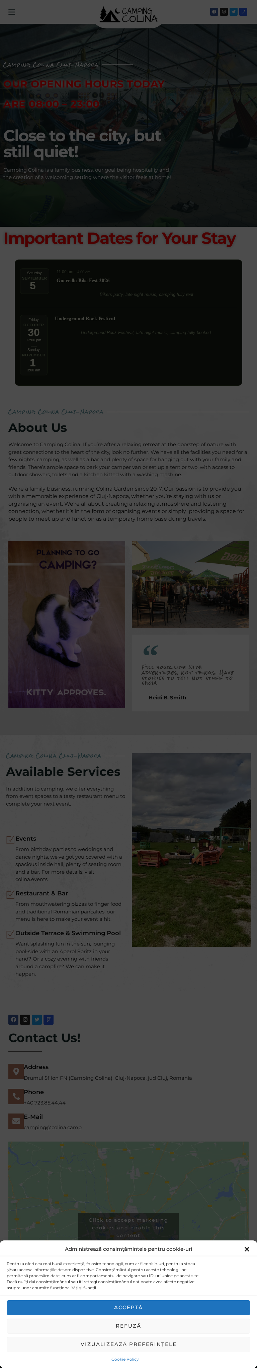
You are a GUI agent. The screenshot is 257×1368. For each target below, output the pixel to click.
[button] (247, 1249)
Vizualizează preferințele (129, 1344)
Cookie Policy (125, 1359)
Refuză (128, 1326)
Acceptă (128, 1307)
